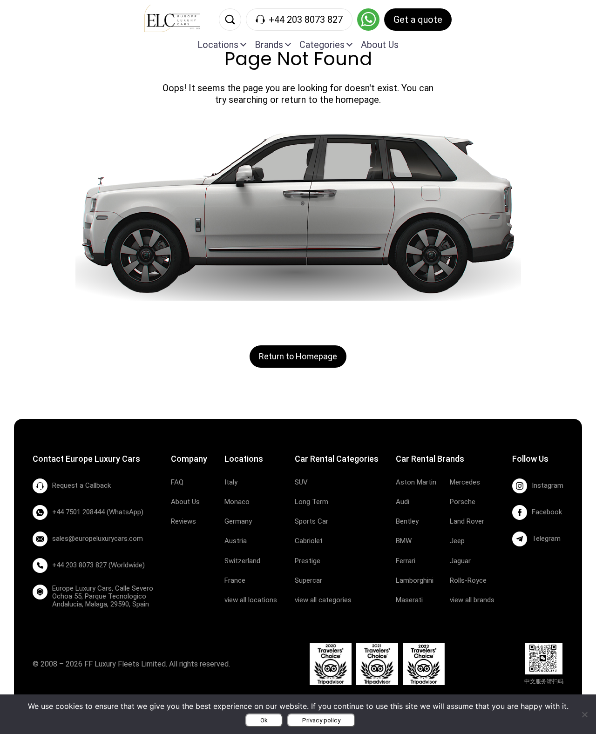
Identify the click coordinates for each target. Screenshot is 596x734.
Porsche (462, 502)
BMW (404, 541)
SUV (301, 482)
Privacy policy (321, 720)
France (234, 580)
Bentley (407, 521)
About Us (380, 44)
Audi (402, 502)
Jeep (457, 541)
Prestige (307, 561)
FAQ (177, 482)
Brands (269, 44)
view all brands (472, 600)
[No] (584, 714)
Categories (322, 44)
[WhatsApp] (368, 19)
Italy (230, 482)
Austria (235, 541)
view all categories (323, 600)
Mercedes (465, 482)
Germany (238, 521)
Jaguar (460, 561)
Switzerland (242, 561)
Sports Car (311, 521)
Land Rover (467, 521)
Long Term (311, 502)
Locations (217, 44)
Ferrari (405, 561)
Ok (264, 720)
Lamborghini (414, 580)
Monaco (237, 502)
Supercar (308, 580)
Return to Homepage (298, 356)
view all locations (250, 600)
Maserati (409, 600)
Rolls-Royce (468, 580)
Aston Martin (416, 482)
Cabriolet (309, 541)
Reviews (183, 521)
